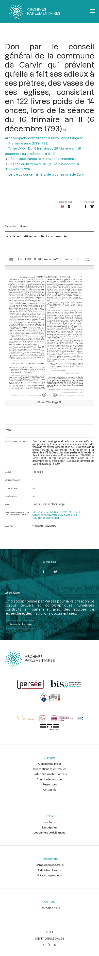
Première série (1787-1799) (28, 143)
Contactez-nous (49, 907)
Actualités (49, 789)
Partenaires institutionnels (49, 774)
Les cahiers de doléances (49, 832)
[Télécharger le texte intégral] (69, 206)
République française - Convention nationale (42, 158)
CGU (49, 932)
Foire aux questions (49, 875)
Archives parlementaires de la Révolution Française (44, 138)
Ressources (49, 784)
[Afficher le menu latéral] (11, 259)
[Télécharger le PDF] (62, 206)
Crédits (49, 944)
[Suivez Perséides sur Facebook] (43, 571)
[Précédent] (44, 394)
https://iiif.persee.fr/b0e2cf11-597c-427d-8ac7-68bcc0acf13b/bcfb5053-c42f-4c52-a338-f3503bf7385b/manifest (56, 515)
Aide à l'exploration (50, 870)
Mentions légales (49, 938)
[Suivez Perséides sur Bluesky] (55, 571)
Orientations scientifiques (49, 769)
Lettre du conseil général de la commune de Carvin (47, 174)
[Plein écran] (87, 259)
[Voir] (64, 128)
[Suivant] (55, 394)
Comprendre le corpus (49, 864)
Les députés (49, 827)
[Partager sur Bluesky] (92, 206)
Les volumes (49, 822)
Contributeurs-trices (49, 779)
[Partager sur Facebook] (85, 206)
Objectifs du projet (49, 763)
